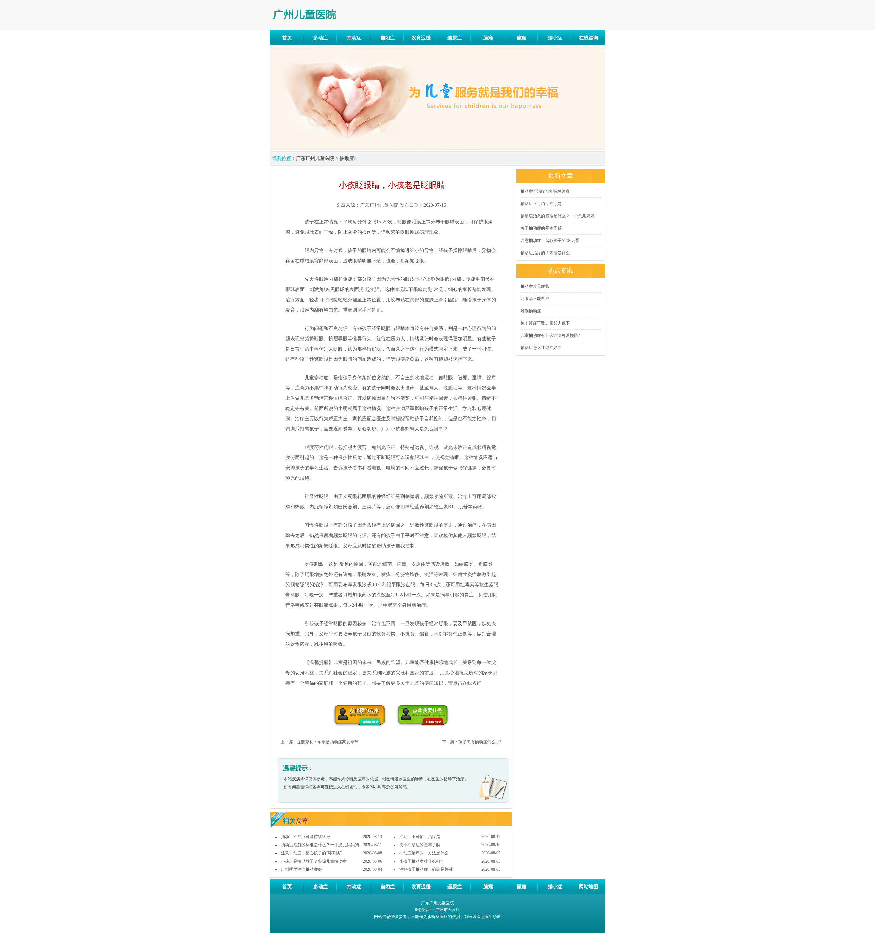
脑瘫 (488, 37)
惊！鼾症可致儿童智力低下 (545, 323)
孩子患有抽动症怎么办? (479, 742)
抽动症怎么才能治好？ (541, 347)
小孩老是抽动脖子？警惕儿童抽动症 (314, 861)
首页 (287, 37)
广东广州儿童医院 (315, 158)
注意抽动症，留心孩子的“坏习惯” (311, 853)
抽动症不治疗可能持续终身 (305, 836)
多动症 (320, 37)
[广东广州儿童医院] (317, 14)
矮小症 (555, 37)
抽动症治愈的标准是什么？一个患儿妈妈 (557, 216)
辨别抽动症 (531, 310)
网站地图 (588, 886)
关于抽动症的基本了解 (419, 844)
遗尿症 (454, 37)
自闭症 (387, 37)
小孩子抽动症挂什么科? (420, 861)
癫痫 (521, 37)
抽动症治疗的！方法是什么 (423, 853)
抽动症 (354, 37)
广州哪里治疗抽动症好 (301, 869)
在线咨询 (588, 37)
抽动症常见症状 (535, 286)
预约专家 (423, 716)
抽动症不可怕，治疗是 (419, 836)
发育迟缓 (421, 37)
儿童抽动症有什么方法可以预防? (550, 335)
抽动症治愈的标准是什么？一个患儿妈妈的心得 (320, 845)
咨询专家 (359, 716)
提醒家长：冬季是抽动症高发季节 (328, 742)
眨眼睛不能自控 (535, 298)
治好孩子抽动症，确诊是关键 (426, 869)
